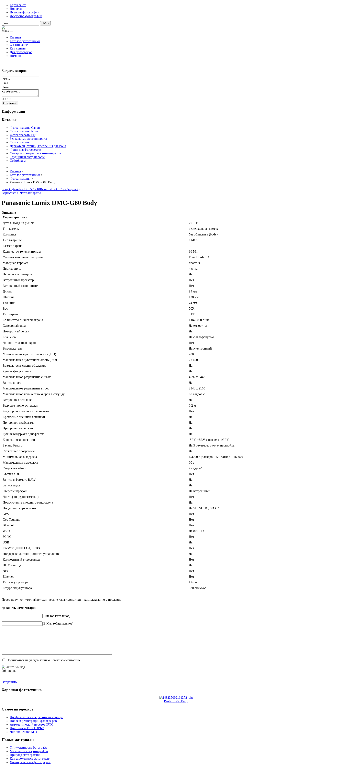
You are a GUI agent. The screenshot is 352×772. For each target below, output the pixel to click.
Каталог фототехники (25, 41)
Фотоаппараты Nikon (24, 131)
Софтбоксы (18, 160)
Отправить (9, 682)
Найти (45, 23)
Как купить (18, 48)
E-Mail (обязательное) (58, 623)
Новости (16, 8)
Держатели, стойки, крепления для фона (38, 146)
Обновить (8, 670)
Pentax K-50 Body (176, 701)
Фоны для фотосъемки (25, 149)
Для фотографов (21, 52)
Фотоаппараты (20, 142)
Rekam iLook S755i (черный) (59, 189)
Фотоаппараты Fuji (23, 135)
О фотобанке (19, 44)
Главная (15, 37)
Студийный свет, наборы (27, 157)
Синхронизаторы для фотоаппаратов (35, 153)
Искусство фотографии (26, 16)
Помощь (15, 55)
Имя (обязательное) (56, 616)
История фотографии (24, 12)
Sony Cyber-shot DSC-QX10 (21, 189)
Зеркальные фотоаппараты (28, 138)
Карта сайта (18, 5)
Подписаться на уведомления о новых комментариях (43, 660)
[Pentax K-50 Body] (176, 697)
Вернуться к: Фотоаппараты (21, 193)
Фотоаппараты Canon (25, 127)
